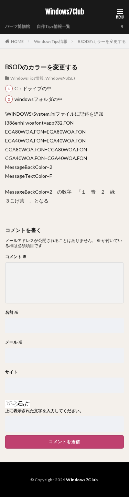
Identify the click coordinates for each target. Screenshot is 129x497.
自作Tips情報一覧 (53, 26)
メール (13, 342)
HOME (17, 41)
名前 (11, 312)
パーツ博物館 (17, 26)
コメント (15, 257)
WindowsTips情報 (50, 41)
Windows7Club (64, 12)
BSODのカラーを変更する (102, 41)
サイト (11, 372)
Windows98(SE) (60, 78)
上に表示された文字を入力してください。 (44, 411)
